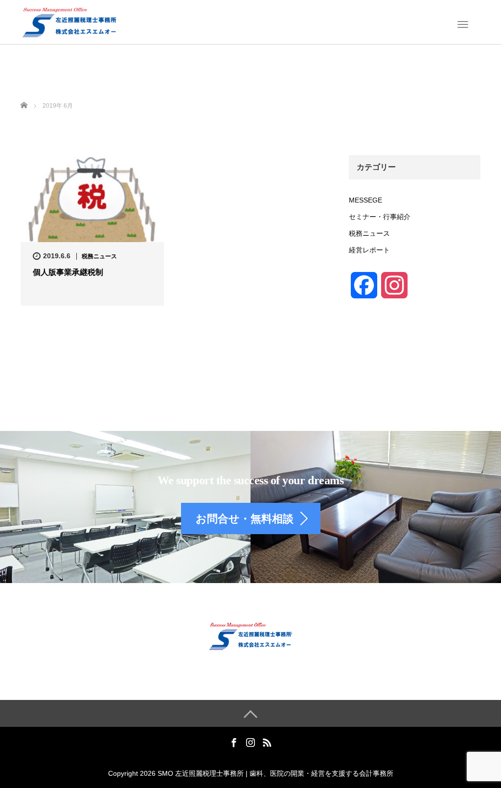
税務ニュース (99, 256)
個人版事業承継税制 (68, 272)
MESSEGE (365, 200)
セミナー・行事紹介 (379, 217)
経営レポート (369, 250)
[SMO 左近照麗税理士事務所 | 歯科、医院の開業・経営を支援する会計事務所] (69, 21)
